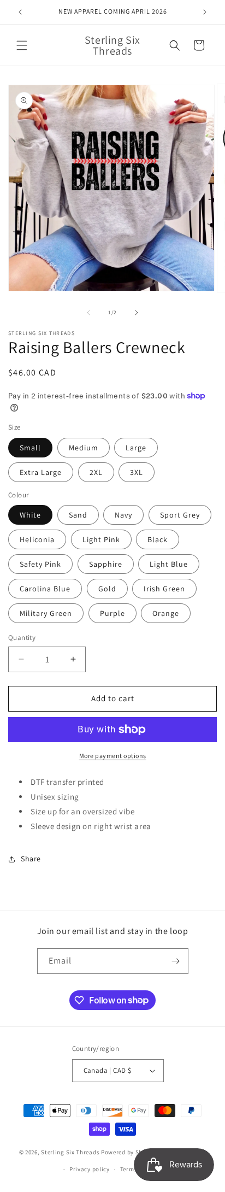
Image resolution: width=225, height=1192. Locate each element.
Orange (165, 613)
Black (157, 539)
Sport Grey (180, 515)
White (30, 515)
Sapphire (105, 564)
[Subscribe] (176, 961)
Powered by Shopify (129, 1152)
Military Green (46, 613)
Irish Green (164, 589)
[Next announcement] (205, 12)
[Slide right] (137, 313)
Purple (112, 613)
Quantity (21, 637)
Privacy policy (89, 1169)
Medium (83, 448)
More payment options (112, 755)
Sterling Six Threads (70, 1152)
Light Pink (101, 539)
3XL (136, 472)
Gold (107, 589)
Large (136, 448)
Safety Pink (40, 564)
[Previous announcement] (20, 12)
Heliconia (37, 539)
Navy (123, 515)
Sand (78, 515)
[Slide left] (88, 313)
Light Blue (169, 564)
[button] (22, 45)
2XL (96, 472)
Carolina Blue (45, 589)
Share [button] (31, 859)
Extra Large (41, 472)
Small (30, 448)
